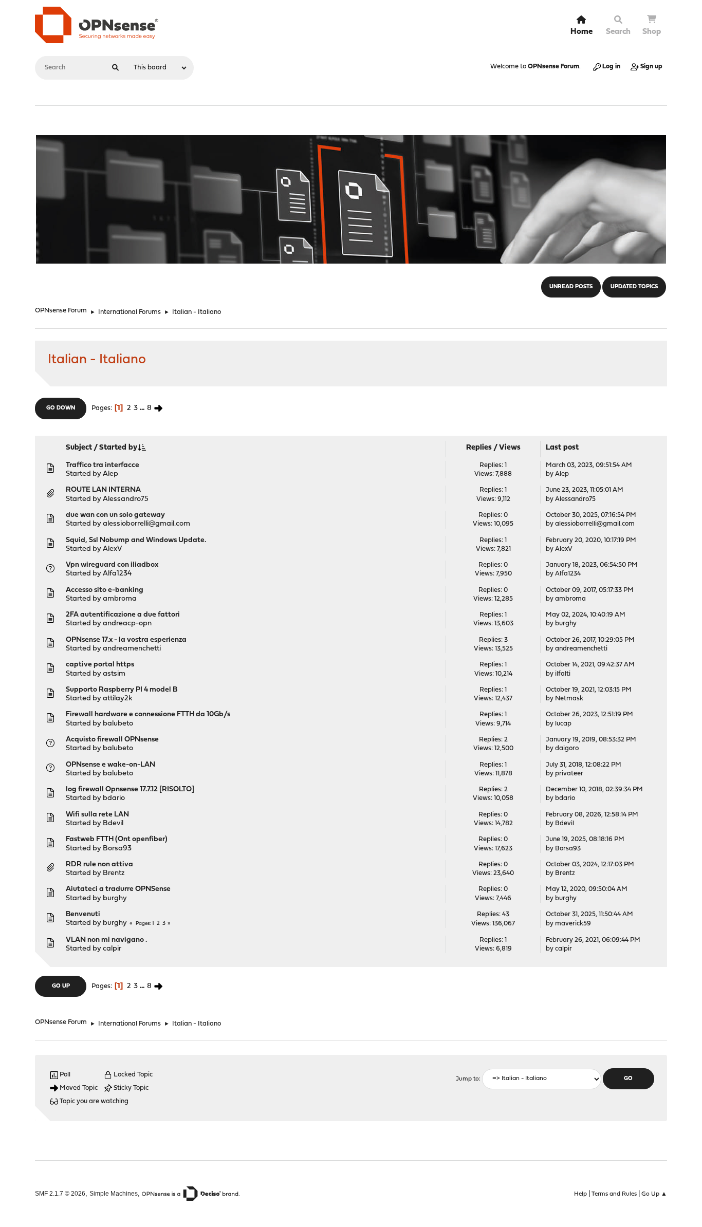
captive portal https (100, 664)
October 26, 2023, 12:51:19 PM (589, 714)
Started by (118, 448)
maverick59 (573, 923)
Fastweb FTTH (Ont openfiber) (117, 839)
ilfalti (562, 674)
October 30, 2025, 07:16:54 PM (591, 515)
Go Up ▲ (654, 1194)
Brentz (113, 873)
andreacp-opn (127, 623)
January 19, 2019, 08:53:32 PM (591, 739)
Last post (562, 448)
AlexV (112, 549)
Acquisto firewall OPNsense (112, 739)
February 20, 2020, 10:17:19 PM (591, 540)
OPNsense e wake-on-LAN (110, 765)
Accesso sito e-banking (104, 590)
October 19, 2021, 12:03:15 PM (589, 689)
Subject (79, 448)
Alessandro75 (126, 499)
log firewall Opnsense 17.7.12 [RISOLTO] (130, 789)
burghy (566, 623)
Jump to (467, 1079)
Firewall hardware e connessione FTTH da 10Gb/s (148, 714)
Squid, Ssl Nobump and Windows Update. (136, 540)
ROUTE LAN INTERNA (103, 490)
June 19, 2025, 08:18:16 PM (585, 839)
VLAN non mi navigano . (106, 940)
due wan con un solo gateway (115, 515)
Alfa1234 (117, 574)
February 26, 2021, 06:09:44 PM (593, 940)
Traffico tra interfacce (102, 465)
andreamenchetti (132, 649)
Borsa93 (117, 848)
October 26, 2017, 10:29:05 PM (590, 640)
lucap (563, 723)
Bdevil (113, 823)
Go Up (61, 986)
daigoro (567, 748)
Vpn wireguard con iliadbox (112, 565)
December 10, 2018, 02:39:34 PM (594, 789)
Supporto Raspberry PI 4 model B (121, 690)
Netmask (569, 698)
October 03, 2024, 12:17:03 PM (590, 864)
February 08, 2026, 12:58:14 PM (592, 814)
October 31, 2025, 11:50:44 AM (589, 914)
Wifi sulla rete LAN (97, 815)
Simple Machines (113, 1193)
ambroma (120, 599)
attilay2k (117, 698)
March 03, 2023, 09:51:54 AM (589, 465)
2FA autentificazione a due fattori (123, 615)
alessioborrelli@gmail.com (146, 524)
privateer (569, 773)
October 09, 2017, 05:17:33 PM (590, 590)
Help (580, 1194)
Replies (479, 448)
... (143, 408)
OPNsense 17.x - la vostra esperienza (126, 640)
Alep (110, 474)
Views (510, 448)
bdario (114, 798)
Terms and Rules (614, 1194)
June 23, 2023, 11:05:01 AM (584, 490)
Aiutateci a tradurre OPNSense (118, 889)
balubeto (118, 724)
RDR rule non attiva (99, 864)
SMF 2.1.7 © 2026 (60, 1193)
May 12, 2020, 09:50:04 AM (586, 889)
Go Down (60, 408)
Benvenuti (83, 914)
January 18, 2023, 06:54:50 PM (592, 565)
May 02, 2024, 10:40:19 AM (585, 614)
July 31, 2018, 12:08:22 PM (583, 764)
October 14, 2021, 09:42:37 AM (590, 664)
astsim (114, 674)
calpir (112, 949)
